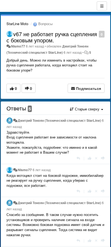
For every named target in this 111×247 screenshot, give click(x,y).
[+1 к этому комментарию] (89, 158)
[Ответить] (78, 158)
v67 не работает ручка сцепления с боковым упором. (51, 37)
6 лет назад (42, 169)
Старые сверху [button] (87, 108)
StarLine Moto (17, 23)
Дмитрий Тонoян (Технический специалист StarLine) (59, 120)
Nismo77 (18, 46)
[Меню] (102, 6)
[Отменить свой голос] (96, 158)
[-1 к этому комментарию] (103, 158)
